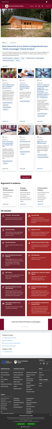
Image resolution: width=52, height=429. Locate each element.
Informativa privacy (30, 406)
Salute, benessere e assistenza (30, 386)
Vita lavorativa (17, 377)
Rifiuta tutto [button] (31, 423)
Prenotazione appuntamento (17, 399)
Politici (2, 381)
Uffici (2, 377)
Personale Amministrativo (6, 384)
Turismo (15, 386)
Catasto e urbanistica (18, 384)
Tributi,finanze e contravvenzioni (29, 379)
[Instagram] (38, 6)
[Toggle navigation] (2, 6)
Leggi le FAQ (16, 404)
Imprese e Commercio (18, 379)
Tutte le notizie (25, 177)
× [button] (50, 415)
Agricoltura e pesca (30, 391)
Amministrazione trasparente (30, 399)
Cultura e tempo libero (18, 374)
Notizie (23, 137)
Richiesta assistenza (18, 407)
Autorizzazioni (29, 389)
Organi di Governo (5, 372)
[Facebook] (35, 6)
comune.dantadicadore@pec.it (7, 413)
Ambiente (28, 383)
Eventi (40, 385)
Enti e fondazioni (4, 379)
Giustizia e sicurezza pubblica (30, 375)
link (38, 421)
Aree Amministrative (5, 374)
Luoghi (40, 383)
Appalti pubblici (17, 381)
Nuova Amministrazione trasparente (31, 403)
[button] (26, 426)
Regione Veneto (5, 2)
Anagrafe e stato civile (18, 372)
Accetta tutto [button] (21, 424)
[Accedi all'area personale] (46, 2)
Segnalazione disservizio (19, 402)
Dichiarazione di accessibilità (29, 412)
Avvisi (6, 42)
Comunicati (41, 374)
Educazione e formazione (31, 372)
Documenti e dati (4, 386)
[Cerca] (49, 6)
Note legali (28, 409)
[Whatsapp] (42, 6)
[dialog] (26, 421)
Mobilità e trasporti (18, 388)
